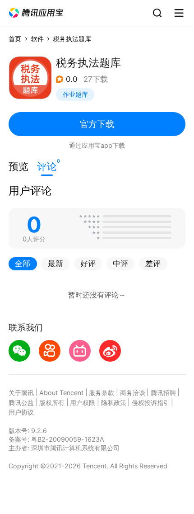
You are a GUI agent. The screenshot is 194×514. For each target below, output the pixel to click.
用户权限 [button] (82, 402)
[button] (36, 13)
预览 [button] (18, 166)
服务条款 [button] (101, 392)
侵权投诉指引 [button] (151, 402)
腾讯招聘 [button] (163, 392)
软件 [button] (37, 38)
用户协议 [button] (21, 412)
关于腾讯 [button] (21, 392)
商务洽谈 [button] (132, 392)
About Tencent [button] (61, 392)
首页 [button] (15, 38)
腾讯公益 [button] (21, 402)
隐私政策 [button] (113, 402)
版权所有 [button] (52, 402)
